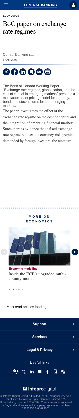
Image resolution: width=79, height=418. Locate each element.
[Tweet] (6, 71)
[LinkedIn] (22, 71)
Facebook (47, 371)
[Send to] (39, 71)
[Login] (73, 5)
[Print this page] (47, 71)
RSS (63, 371)
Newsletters (39, 371)
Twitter (23, 371)
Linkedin (31, 371)
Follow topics (15, 371)
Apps (55, 371)
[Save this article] (31, 71)
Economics (11, 15)
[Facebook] (14, 71)
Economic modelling (23, 268)
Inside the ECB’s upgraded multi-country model (37, 276)
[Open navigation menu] (4, 5)
